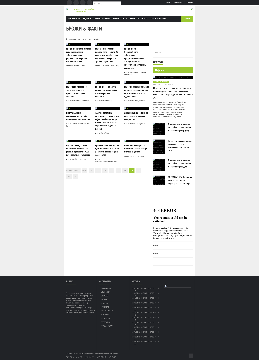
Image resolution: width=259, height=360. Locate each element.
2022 (133, 308)
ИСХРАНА (104, 303)
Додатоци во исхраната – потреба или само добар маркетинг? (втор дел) (180, 127)
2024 (133, 298)
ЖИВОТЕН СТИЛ (107, 311)
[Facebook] (69, 2)
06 (148, 288)
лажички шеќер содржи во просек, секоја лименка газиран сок (136, 116)
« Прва (84, 170)
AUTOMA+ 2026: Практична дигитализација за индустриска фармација (180, 180)
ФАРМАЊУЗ (74, 18)
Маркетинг (178, 3)
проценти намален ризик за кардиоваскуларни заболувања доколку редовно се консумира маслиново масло (78, 55)
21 (69, 176)
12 (135, 296)
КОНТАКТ (112, 357)
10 (105, 170)
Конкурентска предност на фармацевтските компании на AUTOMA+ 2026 (180, 146)
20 (138, 170)
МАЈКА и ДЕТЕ (120, 18)
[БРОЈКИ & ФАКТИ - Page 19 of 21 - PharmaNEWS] (81, 10)
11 (132, 296)
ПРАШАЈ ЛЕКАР (158, 18)
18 (125, 170)
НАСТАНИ (157, 82)
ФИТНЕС (104, 300)
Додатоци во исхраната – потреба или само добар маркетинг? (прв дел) (180, 163)
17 (118, 170)
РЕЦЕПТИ (105, 307)
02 (139, 288)
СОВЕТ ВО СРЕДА (139, 18)
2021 (133, 313)
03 (142, 288)
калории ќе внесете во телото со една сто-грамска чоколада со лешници (76, 91)
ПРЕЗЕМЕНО (105, 322)
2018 (133, 327)
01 (137, 288)
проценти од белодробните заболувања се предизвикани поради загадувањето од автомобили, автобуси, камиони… (135, 58)
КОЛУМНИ (105, 315)
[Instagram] (89, 2)
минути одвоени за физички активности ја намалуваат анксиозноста (78, 116)
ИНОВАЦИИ (105, 318)
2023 (133, 303)
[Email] (83, 2)
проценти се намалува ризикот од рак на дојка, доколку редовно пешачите (106, 91)
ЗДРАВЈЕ (87, 18)
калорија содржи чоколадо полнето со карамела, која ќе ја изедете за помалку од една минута (136, 91)
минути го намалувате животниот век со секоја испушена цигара (135, 148)
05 (146, 288)
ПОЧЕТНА (70, 357)
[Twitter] (76, 2)
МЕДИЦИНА (105, 292)
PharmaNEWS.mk (159, 84)
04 (144, 288)
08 (153, 293)
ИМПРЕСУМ (89, 357)
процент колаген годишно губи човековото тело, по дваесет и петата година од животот (107, 150)
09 (155, 293)
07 (151, 288)
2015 (133, 342)
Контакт (190, 3)
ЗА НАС (79, 357)
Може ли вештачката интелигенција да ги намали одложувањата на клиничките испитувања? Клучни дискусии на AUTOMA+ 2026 (173, 93)
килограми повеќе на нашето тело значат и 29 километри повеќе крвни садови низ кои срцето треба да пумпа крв (106, 55)
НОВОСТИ (165, 82)
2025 (133, 293)
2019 (133, 322)
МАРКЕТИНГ (101, 357)
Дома (168, 3)
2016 (133, 337)
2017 (133, 332)
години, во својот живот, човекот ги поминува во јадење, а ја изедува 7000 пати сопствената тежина (78, 150)
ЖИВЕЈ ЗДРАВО (102, 18)
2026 (133, 288)
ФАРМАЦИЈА (106, 288)
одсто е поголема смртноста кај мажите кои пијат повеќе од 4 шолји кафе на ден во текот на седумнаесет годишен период (107, 120)
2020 (133, 317)
